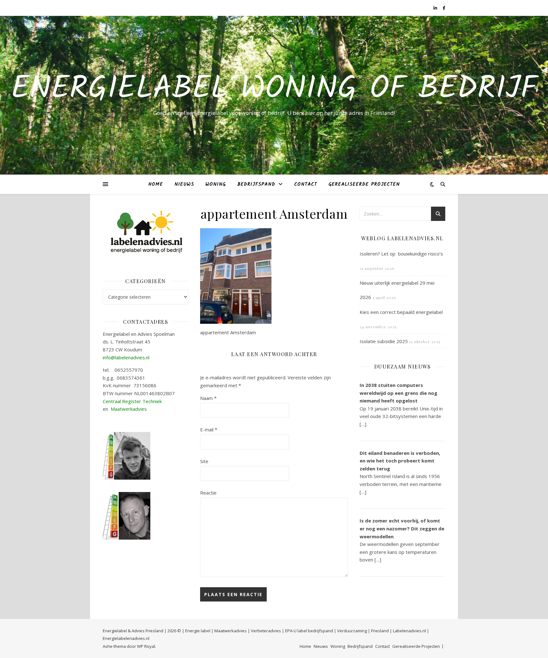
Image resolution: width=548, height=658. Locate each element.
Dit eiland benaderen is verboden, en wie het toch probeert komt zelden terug (400, 461)
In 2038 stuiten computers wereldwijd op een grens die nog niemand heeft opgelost (398, 393)
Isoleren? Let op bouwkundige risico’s (401, 253)
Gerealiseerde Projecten (364, 184)
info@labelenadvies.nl (126, 357)
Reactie (208, 492)
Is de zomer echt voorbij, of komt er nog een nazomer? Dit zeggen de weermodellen (402, 528)
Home (155, 184)
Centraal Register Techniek (132, 401)
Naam (208, 398)
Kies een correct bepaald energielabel (401, 312)
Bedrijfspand (256, 184)
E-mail (208, 429)
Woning (216, 184)
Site (204, 461)
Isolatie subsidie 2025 (384, 341)
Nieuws (184, 184)
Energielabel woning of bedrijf (274, 89)
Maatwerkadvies (129, 409)
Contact (305, 184)
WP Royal (146, 646)
